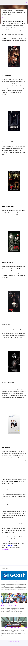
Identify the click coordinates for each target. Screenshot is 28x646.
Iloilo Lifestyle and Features (10, 2)
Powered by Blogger (15, 641)
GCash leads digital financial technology (9, 581)
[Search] (26, 2)
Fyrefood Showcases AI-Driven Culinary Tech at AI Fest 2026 (14, 627)
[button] (2, 17)
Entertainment (5, 549)
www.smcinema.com (21, 541)
